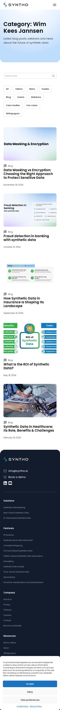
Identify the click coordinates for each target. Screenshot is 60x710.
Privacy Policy (36, 706)
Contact (7, 620)
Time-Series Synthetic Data (16, 571)
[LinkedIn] (5, 483)
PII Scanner (8, 535)
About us (7, 599)
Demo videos (9, 642)
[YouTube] (10, 483)
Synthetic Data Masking (14, 507)
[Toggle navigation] (54, 5)
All (7, 88)
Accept (30, 683)
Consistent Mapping (12, 545)
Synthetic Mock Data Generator (18, 540)
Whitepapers (13, 113)
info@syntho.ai (18, 471)
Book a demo (17, 477)
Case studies (13, 105)
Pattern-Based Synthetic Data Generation (23, 556)
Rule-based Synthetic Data (16, 512)
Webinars (36, 97)
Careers (7, 615)
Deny (30, 691)
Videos (19, 88)
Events (20, 97)
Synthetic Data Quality (13, 566)
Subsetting (8, 561)
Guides (45, 88)
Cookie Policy (22, 706)
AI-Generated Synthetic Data (17, 518)
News (32, 88)
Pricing (6, 604)
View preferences (30, 700)
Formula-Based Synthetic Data (17, 550)
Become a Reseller (12, 625)
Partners (7, 609)
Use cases (32, 105)
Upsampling (9, 577)
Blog (8, 97)
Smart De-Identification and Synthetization (23, 582)
